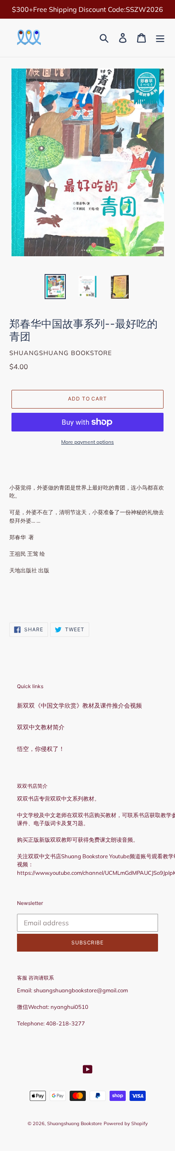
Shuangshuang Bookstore (74, 1123)
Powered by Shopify (126, 1123)
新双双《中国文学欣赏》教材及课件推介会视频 (79, 705)
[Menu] (160, 38)
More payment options (87, 442)
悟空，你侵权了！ (41, 749)
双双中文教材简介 (41, 727)
